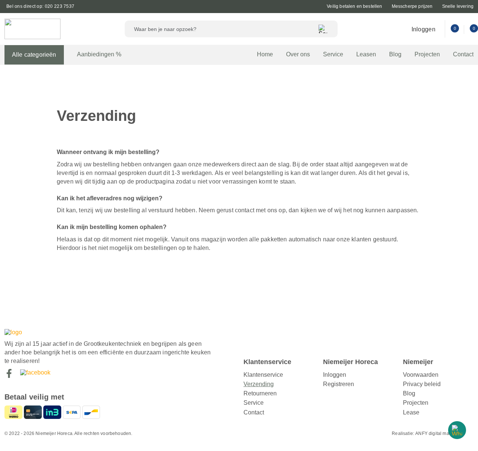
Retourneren (260, 393)
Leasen (366, 54)
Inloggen (423, 29)
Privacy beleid (422, 384)
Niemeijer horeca (32, 29)
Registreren (338, 384)
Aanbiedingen (99, 54)
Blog (395, 54)
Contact (463, 54)
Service (333, 54)
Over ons (298, 54)
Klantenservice (263, 375)
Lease (411, 412)
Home (265, 54)
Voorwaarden (420, 375)
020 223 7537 (60, 6)
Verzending (258, 384)
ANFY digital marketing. (440, 433)
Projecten (427, 54)
